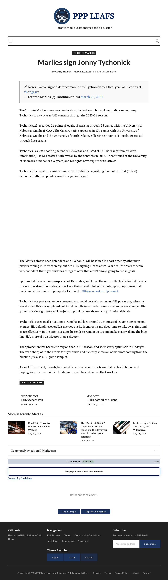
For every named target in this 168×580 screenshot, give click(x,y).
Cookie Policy (122, 573)
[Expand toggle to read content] (155, 451)
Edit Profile (53, 535)
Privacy (97, 573)
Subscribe (150, 543)
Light (55, 557)
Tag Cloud (52, 540)
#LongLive (31, 92)
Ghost (86, 573)
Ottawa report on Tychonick (100, 291)
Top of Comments (95, 511)
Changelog (68, 540)
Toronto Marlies (84, 53)
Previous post (29, 396)
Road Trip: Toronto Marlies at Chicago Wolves (39, 426)
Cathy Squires (62, 71)
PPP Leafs (93, 16)
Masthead (83, 540)
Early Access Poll (32, 400)
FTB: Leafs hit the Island (101, 400)
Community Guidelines (87, 535)
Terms (108, 573)
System (89, 557)
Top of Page (69, 511)
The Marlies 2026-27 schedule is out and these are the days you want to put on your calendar (94, 429)
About (67, 535)
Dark (72, 557)
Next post (92, 396)
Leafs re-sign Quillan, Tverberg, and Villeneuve (145, 426)
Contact (147, 573)
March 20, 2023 (92, 97)
